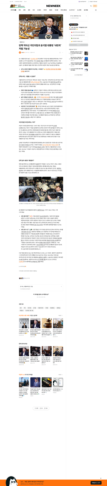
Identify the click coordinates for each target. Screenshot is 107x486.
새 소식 (25, 1)
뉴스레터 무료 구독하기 (18, 1)
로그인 (95, 6)
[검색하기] (91, 6)
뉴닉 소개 (11, 1)
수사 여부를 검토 (41, 259)
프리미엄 (13, 10)
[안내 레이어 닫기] (101, 478)
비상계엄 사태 (34, 59)
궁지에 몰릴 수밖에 (33, 134)
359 (37, 408)
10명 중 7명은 (39, 61)
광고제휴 (86, 10)
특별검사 (21, 310)
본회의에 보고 (54, 82)
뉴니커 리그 (72, 10)
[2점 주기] (39, 297)
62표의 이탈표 (27, 101)
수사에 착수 (22, 259)
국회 (25, 308)
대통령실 (58, 308)
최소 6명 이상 (52, 101)
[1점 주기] (37, 297)
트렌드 (50, 10)
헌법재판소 (52, 308)
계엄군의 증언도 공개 (52, 240)
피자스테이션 (64, 10)
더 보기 (60, 315)
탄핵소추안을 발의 (35, 82)
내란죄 (37, 164)
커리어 (45, 10)
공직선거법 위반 (47, 145)
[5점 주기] (44, 297)
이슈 (56, 10)
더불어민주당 (40, 308)
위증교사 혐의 (55, 145)
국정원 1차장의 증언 (44, 242)
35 (42, 408)
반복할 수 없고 (56, 110)
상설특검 (21, 261)
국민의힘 (29, 308)
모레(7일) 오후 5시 (31, 84)
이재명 (46, 308)
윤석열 (34, 308)
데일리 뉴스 (22, 42)
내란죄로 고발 (41, 257)
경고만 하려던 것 (40, 245)
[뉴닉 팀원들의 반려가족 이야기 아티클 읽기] (17, 6)
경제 (24, 10)
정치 (20, 10)
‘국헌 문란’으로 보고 (26, 232)
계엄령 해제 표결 (45, 97)
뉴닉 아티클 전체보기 (78, 75)
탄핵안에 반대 (28, 108)
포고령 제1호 (43, 216)
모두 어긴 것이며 (38, 225)
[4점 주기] (43, 297)
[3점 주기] (41, 297)
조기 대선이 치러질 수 (24, 145)
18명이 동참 (59, 97)
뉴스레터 (79, 10)
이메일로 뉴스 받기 (96, 483)
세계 (29, 10)
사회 (34, 10)
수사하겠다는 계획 (35, 261)
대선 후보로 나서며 (40, 147)
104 (46, 408)
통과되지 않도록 (25, 117)
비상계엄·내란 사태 (29, 310)
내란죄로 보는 (40, 210)
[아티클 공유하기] (60, 52)
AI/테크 (39, 10)
